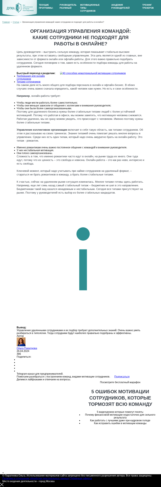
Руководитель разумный (68, 6)
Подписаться (122, 376)
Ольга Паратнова (27, 348)
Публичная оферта (81, 478)
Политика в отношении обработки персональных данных (35, 478)
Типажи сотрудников (29, 81)
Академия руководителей (120, 6)
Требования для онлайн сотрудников (31, 77)
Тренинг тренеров (148, 6)
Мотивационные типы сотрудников (90, 8)
